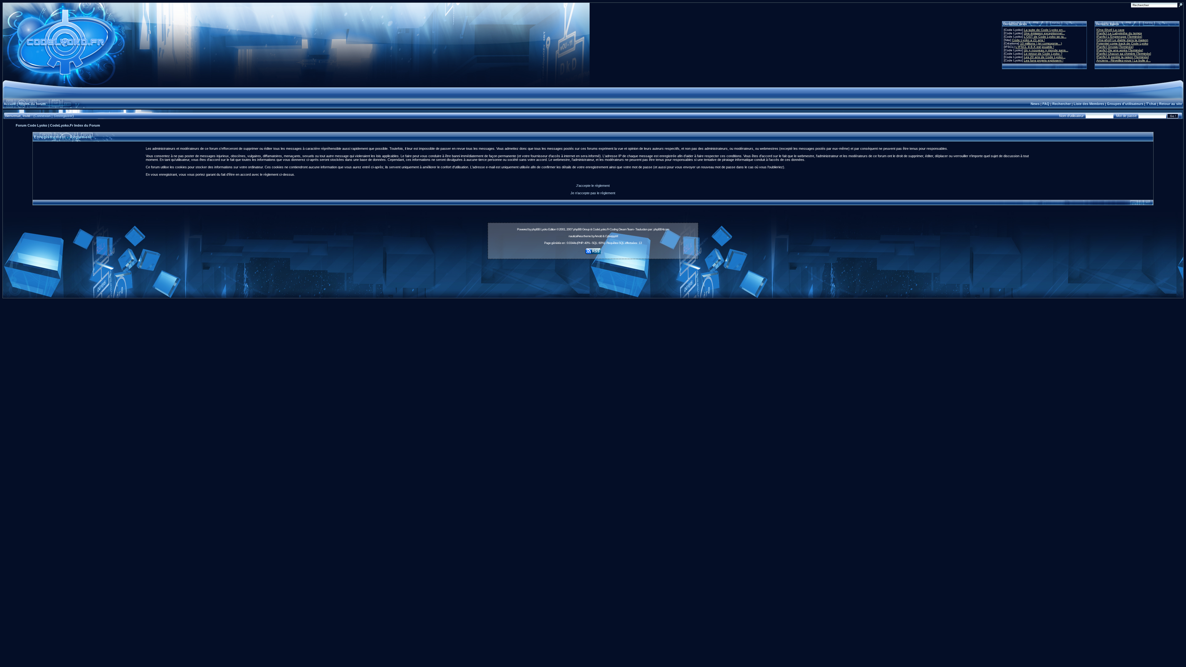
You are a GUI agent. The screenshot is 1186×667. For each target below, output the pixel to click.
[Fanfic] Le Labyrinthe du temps (1119, 33)
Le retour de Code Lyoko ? (1043, 53)
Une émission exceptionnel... (1044, 33)
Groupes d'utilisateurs (1125, 104)
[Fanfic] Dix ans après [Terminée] (1119, 50)
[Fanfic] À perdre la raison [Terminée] (1122, 57)
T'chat (1151, 104)
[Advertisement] (593, 275)
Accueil (10, 104)
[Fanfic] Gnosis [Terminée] (1114, 46)
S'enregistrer (63, 116)
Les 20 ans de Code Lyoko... (1045, 57)
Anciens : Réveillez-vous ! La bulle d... (1123, 60)
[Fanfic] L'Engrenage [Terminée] (1119, 36)
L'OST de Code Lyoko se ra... (1045, 36)
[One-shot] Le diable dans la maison (1122, 40)
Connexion (43, 116)
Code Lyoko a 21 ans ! (1028, 40)
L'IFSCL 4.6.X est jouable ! (1035, 46)
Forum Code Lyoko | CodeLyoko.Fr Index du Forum (58, 125)
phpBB (536, 229)
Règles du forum (32, 104)
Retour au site (1170, 104)
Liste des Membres (1089, 104)
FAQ (1045, 104)
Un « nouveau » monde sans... (1046, 50)
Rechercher (1061, 104)
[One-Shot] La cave (1110, 29)
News (1035, 104)
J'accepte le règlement (593, 185)
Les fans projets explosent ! (1043, 60)
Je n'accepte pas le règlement (592, 193)
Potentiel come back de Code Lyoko (1122, 43)
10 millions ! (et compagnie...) (1041, 43)
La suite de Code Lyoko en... (1045, 29)
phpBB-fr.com (661, 229)
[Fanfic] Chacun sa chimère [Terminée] (1123, 53)
